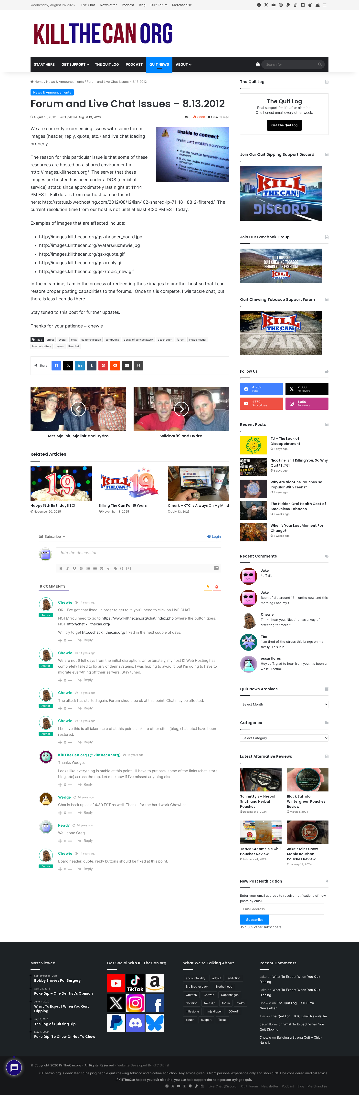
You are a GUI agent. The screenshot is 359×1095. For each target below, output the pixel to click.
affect (50, 339)
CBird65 (191, 995)
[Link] (115, 568)
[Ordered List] (88, 568)
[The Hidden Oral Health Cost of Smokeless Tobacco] (253, 510)
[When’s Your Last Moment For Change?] (253, 532)
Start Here (44, 64)
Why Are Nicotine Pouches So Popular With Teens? (296, 485)
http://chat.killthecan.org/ (88, 624)
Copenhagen (230, 995)
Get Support (73, 64)
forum (180, 339)
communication (91, 339)
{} (122, 568)
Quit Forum (158, 5)
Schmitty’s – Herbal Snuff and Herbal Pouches (257, 801)
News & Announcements (65, 82)
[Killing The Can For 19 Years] (129, 483)
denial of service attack (138, 339)
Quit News (159, 64)
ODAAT (234, 1011)
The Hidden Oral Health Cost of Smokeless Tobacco (298, 506)
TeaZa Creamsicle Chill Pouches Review (260, 851)
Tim (264, 636)
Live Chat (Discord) (223, 1086)
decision (191, 1003)
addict (216, 978)
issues (60, 346)
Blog (142, 5)
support (206, 1019)
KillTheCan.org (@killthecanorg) (89, 755)
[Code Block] (108, 568)
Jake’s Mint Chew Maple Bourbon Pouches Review (302, 854)
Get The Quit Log (284, 125)
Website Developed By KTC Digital (143, 1065)
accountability (195, 978)
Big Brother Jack (197, 986)
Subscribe (254, 919)
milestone (192, 1011)
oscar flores (271, 658)
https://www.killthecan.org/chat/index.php (138, 618)
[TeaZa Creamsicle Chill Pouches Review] (261, 832)
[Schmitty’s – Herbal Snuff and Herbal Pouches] (261, 779)
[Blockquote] (101, 568)
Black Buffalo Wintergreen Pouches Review (306, 801)
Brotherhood (223, 986)
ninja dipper (214, 1011)
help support (196, 1080)
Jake (265, 570)
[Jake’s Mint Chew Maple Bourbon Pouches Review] (307, 832)
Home (38, 82)
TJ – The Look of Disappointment (285, 441)
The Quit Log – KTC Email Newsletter (299, 1016)
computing (112, 339)
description (165, 339)
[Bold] (60, 568)
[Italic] (67, 568)
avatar (62, 339)
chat (74, 339)
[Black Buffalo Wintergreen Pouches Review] (307, 779)
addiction (234, 978)
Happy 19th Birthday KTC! (53, 505)
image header (197, 339)
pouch (190, 1019)
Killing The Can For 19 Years (123, 505)
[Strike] (81, 568)
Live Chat (88, 5)
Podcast (128, 5)
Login (216, 536)
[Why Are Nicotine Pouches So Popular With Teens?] (253, 489)
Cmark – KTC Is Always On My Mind (198, 505)
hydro (240, 1003)
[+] (128, 568)
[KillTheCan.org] (104, 33)
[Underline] (74, 568)
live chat (73, 346)
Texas (222, 1019)
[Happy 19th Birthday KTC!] (61, 483)
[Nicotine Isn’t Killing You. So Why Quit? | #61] (253, 467)
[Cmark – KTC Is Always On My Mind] (198, 483)
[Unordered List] (95, 568)
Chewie (65, 602)
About (182, 64)
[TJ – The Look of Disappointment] (253, 445)
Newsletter (108, 5)
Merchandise (182, 5)
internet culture (41, 346)
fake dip (209, 1003)
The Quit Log (107, 64)
